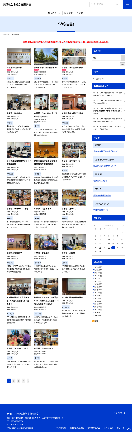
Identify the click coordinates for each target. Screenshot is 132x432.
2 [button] (13, 381)
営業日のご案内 (100, 180)
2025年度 (98, 270)
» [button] (28, 381)
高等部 (98, 79)
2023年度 (98, 275)
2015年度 (98, 298)
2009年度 (98, 315)
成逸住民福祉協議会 (102, 195)
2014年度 (98, 301)
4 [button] (23, 381)
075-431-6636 (17, 421)
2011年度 (98, 309)
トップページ (54, 12)
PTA (103, 79)
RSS (96, 321)
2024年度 (98, 273)
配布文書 (68, 12)
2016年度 (98, 295)
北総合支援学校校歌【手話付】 (105, 151)
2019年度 (98, 287)
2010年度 (98, 312)
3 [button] (18, 381)
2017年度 (98, 292)
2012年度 (98, 307)
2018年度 (98, 290)
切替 (122, 64)
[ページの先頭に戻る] (129, 429)
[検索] (116, 5)
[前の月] (94, 226)
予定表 (80, 12)
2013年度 (98, 304)
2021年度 (98, 281)
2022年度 (98, 278)
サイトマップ (120, 412)
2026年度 (98, 267)
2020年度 (98, 284)
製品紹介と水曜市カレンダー (105, 166)
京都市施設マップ (100, 210)
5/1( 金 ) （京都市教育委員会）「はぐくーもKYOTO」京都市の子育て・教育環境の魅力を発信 (107, 111)
